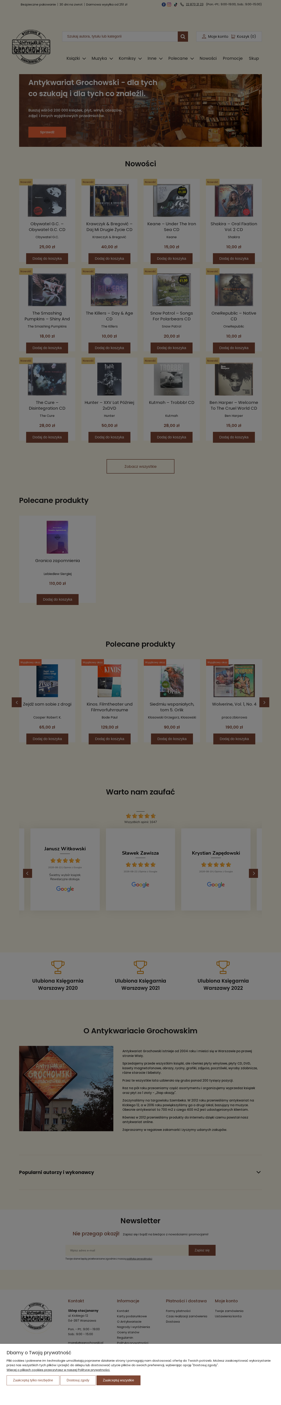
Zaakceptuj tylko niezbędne (33, 1380)
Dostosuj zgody (78, 1380)
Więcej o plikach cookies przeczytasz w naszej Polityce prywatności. (58, 1370)
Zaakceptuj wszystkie (118, 1380)
